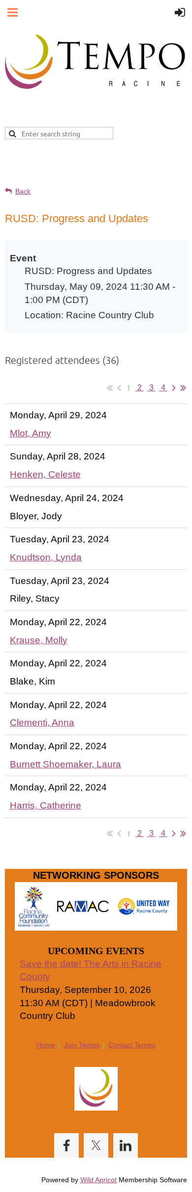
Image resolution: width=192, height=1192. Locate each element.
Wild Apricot (98, 1180)
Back (23, 191)
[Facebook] (66, 1145)
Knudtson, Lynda (46, 557)
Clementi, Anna (42, 722)
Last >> (183, 388)
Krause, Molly (38, 640)
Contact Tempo (132, 1045)
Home (45, 1045)
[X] (96, 1145)
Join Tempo (82, 1045)
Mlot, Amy (30, 433)
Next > (174, 388)
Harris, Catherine (45, 805)
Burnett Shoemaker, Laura (65, 764)
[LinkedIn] (125, 1145)
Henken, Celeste (45, 474)
